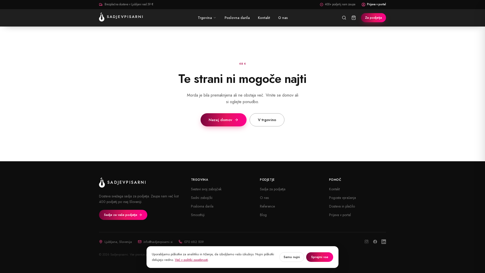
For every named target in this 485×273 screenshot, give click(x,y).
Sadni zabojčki (201, 197)
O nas (264, 197)
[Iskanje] (344, 17)
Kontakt (334, 189)
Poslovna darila (202, 206)
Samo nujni (292, 257)
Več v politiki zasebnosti (191, 259)
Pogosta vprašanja (342, 197)
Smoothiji (198, 214)
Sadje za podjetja (272, 189)
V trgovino (267, 120)
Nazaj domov (220, 120)
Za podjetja (373, 17)
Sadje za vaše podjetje (120, 214)
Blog (263, 214)
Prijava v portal (376, 4)
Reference (267, 206)
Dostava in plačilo (342, 206)
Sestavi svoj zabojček (206, 189)
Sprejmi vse (319, 257)
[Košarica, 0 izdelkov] (353, 17)
